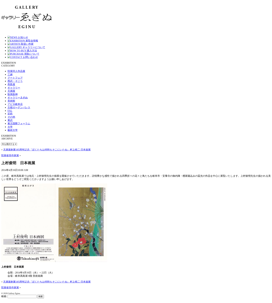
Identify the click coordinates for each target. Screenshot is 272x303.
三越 (10, 74)
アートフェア (15, 77)
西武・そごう (15, 81)
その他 (11, 117)
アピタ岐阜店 (15, 104)
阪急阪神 (13, 94)
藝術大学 (13, 130)
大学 (10, 126)
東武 (10, 120)
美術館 (11, 101)
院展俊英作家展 (10, 155)
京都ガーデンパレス (19, 107)
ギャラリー (14, 87)
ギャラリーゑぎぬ (18, 97)
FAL (10, 110)
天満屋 (11, 91)
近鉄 (10, 113)
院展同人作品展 (16, 71)
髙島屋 (11, 84)
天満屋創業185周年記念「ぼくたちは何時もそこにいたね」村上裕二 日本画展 (47, 149)
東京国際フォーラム (19, 123)
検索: (4, 296)
